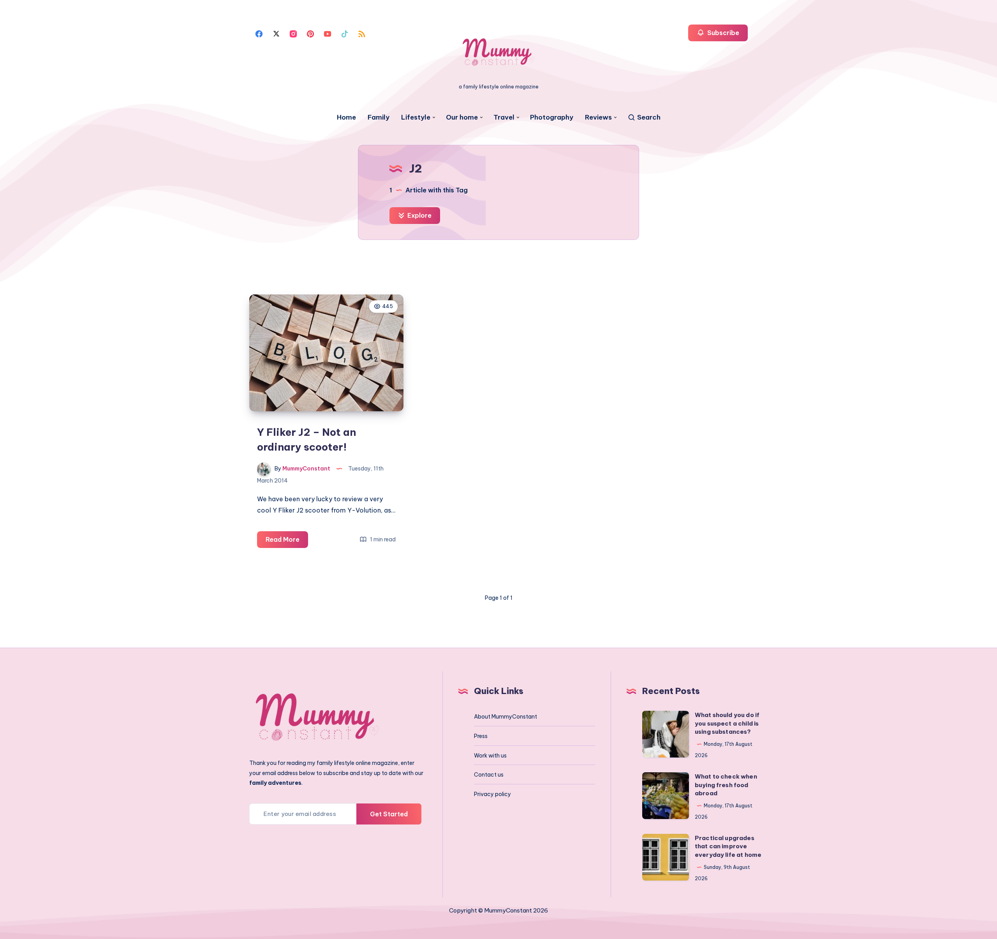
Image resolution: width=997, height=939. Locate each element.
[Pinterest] (310, 33)
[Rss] (362, 33)
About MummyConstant (505, 716)
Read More (287, 541)
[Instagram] (293, 33)
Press (481, 736)
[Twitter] (276, 33)
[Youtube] (327, 33)
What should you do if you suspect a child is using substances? (727, 723)
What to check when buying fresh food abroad (726, 785)
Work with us (490, 755)
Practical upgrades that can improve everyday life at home (728, 846)
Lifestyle (415, 117)
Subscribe (722, 33)
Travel (503, 117)
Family (378, 117)
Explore (419, 215)
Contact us (489, 774)
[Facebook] (259, 33)
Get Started (389, 814)
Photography (551, 117)
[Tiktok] (345, 33)
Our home (462, 117)
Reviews (598, 117)
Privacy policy (492, 794)
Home (346, 117)
